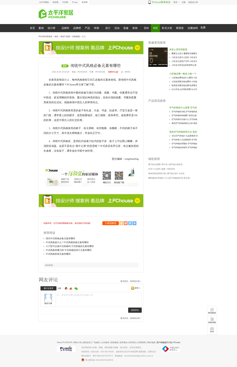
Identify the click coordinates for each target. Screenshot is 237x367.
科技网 (55, 2)
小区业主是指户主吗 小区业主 (184, 61)
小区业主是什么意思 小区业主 (184, 57)
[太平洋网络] (66, 348)
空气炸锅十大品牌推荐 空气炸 (184, 140)
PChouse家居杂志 (161, 2)
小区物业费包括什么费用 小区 (184, 78)
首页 (32, 28)
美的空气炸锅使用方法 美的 (183, 132)
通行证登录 (48, 288)
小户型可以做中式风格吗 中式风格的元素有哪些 (70, 246)
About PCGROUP (64, 342)
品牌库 (65, 28)
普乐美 (186, 178)
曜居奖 (180, 28)
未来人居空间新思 (178, 49)
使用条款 (124, 342)
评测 (96, 28)
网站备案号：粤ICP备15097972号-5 (97, 356)
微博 (71, 288)
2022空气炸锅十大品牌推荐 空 (185, 136)
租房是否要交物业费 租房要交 (184, 85)
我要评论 (112, 72)
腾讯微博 (130, 223)
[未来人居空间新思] (158, 57)
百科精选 (76, 36)
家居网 (85, 2)
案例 (41, 28)
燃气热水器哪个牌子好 (158, 164)
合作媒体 (105, 342)
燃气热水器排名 (176, 164)
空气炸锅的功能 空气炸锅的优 (184, 111)
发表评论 (135, 310)
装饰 (135, 28)
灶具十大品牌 (154, 169)
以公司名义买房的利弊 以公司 (184, 89)
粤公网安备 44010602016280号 (99, 360)
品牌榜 (77, 28)
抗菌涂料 (193, 28)
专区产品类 (65, 36)
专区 (155, 28)
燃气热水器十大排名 (176, 173)
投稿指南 (114, 342)
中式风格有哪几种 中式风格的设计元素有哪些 (69, 250)
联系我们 (133, 342)
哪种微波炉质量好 (156, 178)
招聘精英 (142, 342)
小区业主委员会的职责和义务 (184, 65)
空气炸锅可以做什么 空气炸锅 (184, 119)
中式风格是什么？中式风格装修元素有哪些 (67, 242)
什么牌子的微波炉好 (174, 178)
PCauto (75, 2)
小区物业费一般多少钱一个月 (182, 74)
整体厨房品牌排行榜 (157, 173)
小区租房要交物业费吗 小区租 (184, 81)
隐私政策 (87, 342)
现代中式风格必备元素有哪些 (60, 238)
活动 (116, 28)
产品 (87, 28)
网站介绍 (78, 342)
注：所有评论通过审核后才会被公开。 (76, 295)
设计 (107, 28)
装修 (125, 28)
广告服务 (96, 342)
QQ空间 (121, 223)
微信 (110, 223)
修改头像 (48, 303)
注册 (59, 288)
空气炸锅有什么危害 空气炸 (183, 107)
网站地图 (151, 342)
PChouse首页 (45, 36)
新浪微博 (126, 223)
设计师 (51, 28)
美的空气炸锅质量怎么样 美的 (184, 123)
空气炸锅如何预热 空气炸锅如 (184, 143)
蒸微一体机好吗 (168, 169)
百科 (146, 28)
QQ (66, 288)
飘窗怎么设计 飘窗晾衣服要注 (184, 53)
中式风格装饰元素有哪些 (58, 254)
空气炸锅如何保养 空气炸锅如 (184, 147)
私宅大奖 (167, 28)
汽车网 (65, 2)
